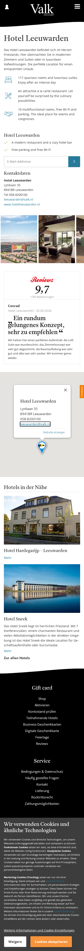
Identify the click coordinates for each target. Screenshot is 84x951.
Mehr (8, 558)
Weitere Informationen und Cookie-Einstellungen (39, 930)
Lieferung (42, 791)
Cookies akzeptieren (51, 941)
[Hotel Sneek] (42, 588)
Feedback (81, 391)
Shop (42, 698)
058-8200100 (18, 195)
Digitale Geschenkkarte (42, 731)
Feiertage (42, 737)
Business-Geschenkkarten (42, 724)
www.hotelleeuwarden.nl (22, 204)
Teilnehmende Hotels (42, 718)
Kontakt (42, 784)
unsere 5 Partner (55, 881)
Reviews (42, 743)
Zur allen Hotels (17, 658)
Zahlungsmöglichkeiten (42, 803)
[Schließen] (65, 390)
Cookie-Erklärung (64, 911)
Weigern (15, 941)
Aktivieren (42, 705)
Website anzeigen (54, 432)
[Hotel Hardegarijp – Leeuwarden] (42, 520)
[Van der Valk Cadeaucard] (42, 10)
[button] (42, 447)
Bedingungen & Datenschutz (42, 771)
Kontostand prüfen (42, 711)
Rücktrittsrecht (42, 797)
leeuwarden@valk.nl (18, 199)
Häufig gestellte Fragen (42, 778)
